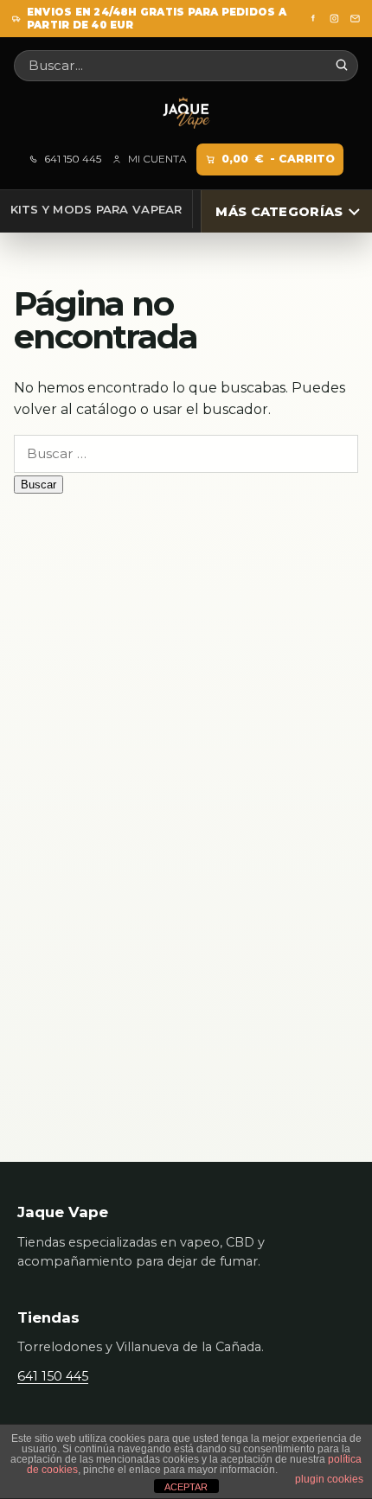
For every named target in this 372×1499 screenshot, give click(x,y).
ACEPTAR (186, 1487)
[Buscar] (341, 65)
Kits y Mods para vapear (96, 209)
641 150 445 (72, 159)
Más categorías (279, 212)
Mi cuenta (157, 159)
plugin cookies (329, 1479)
